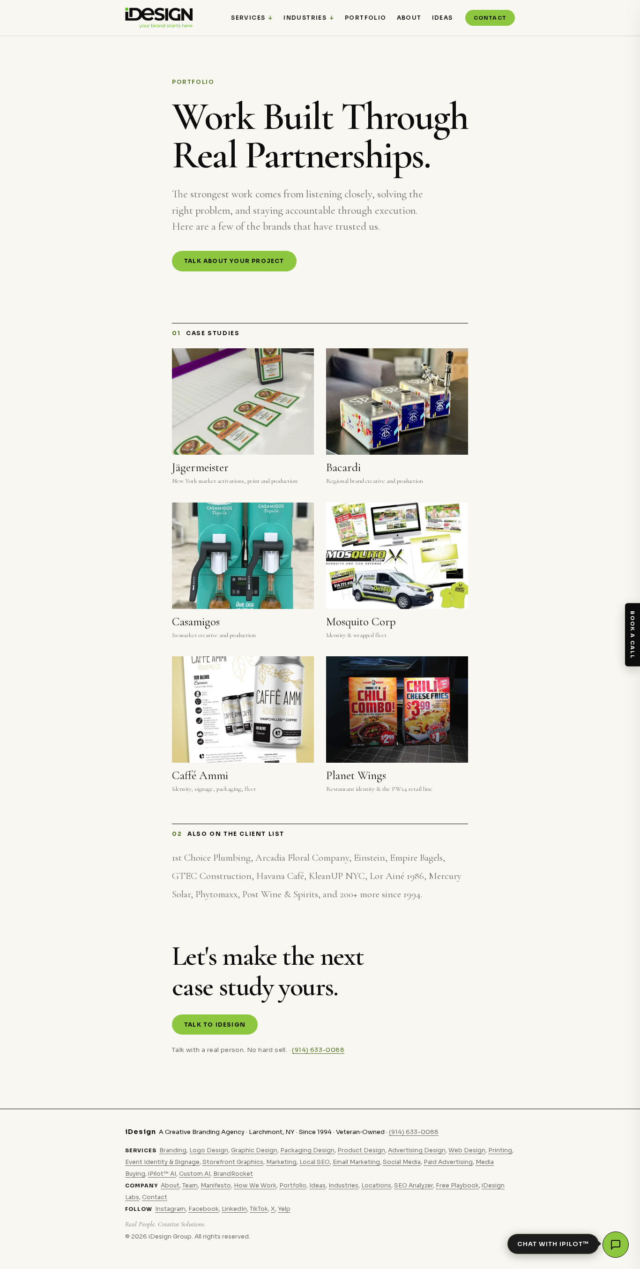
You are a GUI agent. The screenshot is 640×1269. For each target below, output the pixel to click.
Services (248, 17)
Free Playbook (457, 1185)
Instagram (170, 1209)
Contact (490, 18)
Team (190, 1185)
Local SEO (314, 1162)
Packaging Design (307, 1150)
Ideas (442, 17)
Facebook (203, 1209)
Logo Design (208, 1150)
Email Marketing (356, 1162)
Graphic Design (254, 1150)
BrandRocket (233, 1174)
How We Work (255, 1185)
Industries (305, 17)
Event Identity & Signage (162, 1162)
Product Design (361, 1150)
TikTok (259, 1209)
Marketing (281, 1162)
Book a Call (632, 634)
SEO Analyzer (413, 1185)
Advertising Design (417, 1150)
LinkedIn (234, 1209)
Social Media (402, 1162)
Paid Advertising (448, 1162)
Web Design (466, 1150)
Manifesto (216, 1185)
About (409, 17)
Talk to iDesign (215, 1024)
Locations (376, 1185)
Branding (172, 1150)
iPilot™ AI (162, 1174)
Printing (500, 1150)
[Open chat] (616, 1244)
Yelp (284, 1209)
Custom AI (194, 1174)
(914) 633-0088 (318, 1050)
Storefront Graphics (232, 1162)
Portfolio (366, 17)
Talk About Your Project (234, 260)
